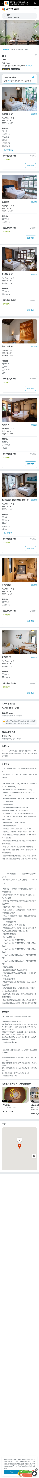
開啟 (35, 3)
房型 (13, 49)
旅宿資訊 (6, 49)
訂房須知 (19, 49)
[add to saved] (36, 55)
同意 (11, 1472)
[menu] (35, 9)
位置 (27, 49)
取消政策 (33, 156)
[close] (36, 1469)
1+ (11, 1101)
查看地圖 (29, 66)
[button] (3, 32)
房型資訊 (34, 114)
